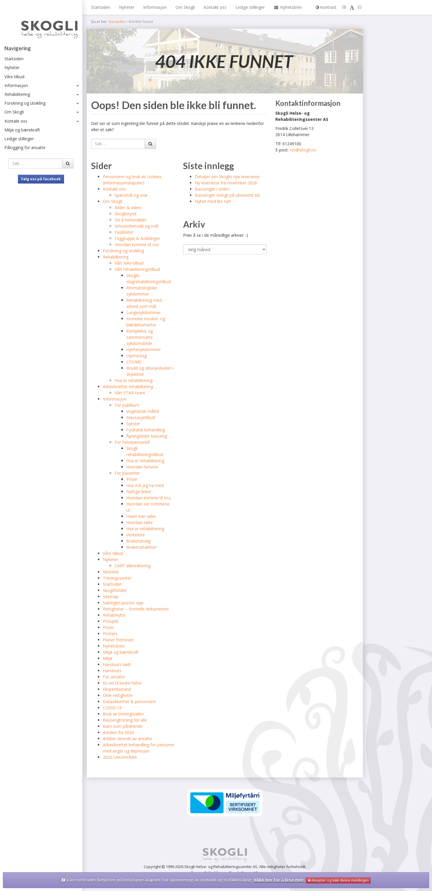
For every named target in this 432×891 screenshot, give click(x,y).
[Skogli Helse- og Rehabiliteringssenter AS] (41, 24)
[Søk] (67, 163)
